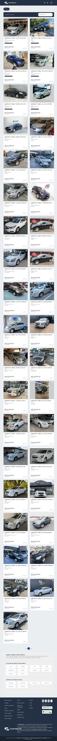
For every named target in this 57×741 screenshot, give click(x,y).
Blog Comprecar (9, 716)
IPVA (31, 705)
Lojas (6, 708)
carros (35, 737)
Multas (31, 700)
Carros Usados (8, 713)
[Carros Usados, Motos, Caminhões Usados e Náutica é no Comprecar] (10, 3)
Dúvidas (6, 703)
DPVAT (31, 708)
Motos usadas (8, 718)
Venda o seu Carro (9, 710)
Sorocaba (34, 729)
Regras (18, 709)
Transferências (20, 717)
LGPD (18, 700)
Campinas (39, 729)
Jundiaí (44, 729)
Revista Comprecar (9, 705)
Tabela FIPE (20, 714)
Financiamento (20, 712)
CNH (31, 703)
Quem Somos (8, 700)
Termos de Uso (20, 703)
